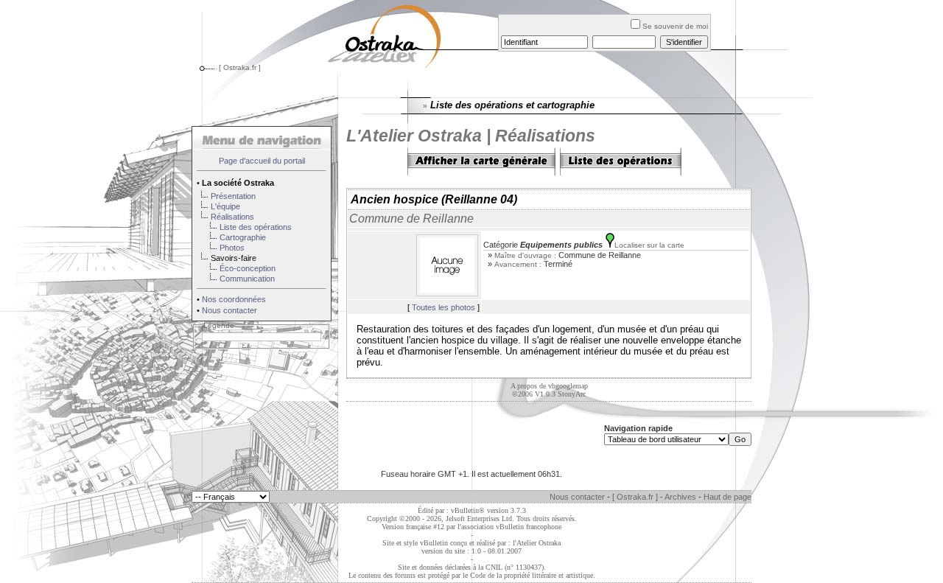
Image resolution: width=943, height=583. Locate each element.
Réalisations (232, 216)
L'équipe (225, 206)
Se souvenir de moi (675, 26)
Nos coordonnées (234, 299)
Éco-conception (248, 268)
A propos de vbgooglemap (549, 386)
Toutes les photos (443, 307)
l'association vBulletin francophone (509, 527)
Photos (232, 247)
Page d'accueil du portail (262, 160)
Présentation (233, 196)
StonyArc (572, 394)
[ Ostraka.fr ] (240, 67)
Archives (680, 496)
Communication (247, 278)
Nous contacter (229, 310)
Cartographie (243, 237)
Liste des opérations (256, 227)
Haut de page (727, 496)
